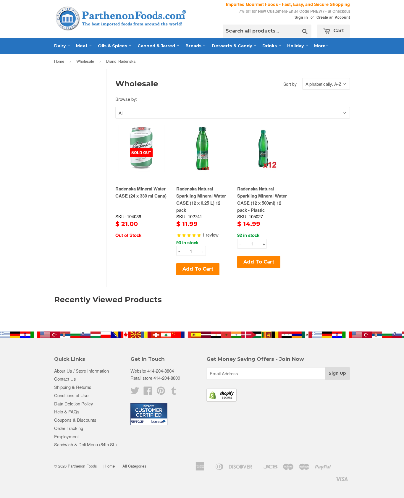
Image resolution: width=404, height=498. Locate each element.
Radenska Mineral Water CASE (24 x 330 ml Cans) (141, 192)
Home (59, 61)
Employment (66, 436)
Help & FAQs (67, 411)
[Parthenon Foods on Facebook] (147, 392)
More (320, 45)
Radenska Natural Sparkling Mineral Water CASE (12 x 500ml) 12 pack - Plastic (262, 199)
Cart (338, 30)
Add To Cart (197, 269)
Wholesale (85, 61)
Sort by (290, 84)
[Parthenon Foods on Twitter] (134, 392)
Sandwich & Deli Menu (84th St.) (85, 444)
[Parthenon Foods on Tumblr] (173, 392)
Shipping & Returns (72, 387)
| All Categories (133, 466)
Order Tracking (68, 428)
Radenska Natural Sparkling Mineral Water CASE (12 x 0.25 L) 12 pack (201, 199)
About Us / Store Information (81, 371)
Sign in (301, 17)
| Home (109, 466)
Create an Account (333, 17)
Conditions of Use (71, 395)
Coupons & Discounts (75, 420)
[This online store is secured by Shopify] (221, 400)
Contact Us (65, 379)
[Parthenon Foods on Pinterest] (160, 392)
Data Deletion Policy (73, 403)
